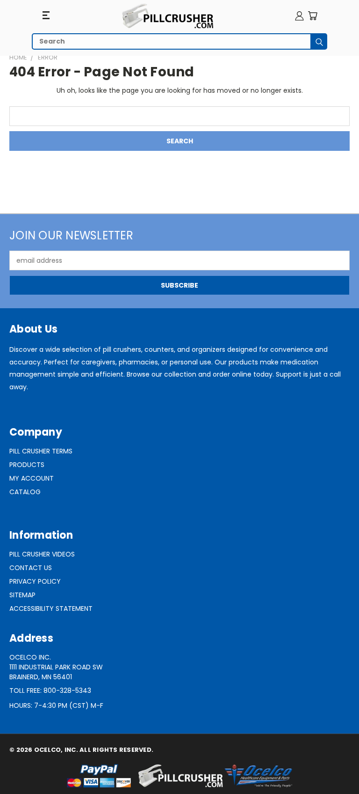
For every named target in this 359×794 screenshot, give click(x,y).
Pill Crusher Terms (40, 451)
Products (26, 464)
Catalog (25, 492)
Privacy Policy (35, 581)
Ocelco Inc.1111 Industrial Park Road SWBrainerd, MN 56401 (56, 667)
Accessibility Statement (51, 608)
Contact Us (30, 567)
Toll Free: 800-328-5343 (50, 690)
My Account (31, 478)
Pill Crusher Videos (42, 554)
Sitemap (22, 595)
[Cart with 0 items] (312, 16)
